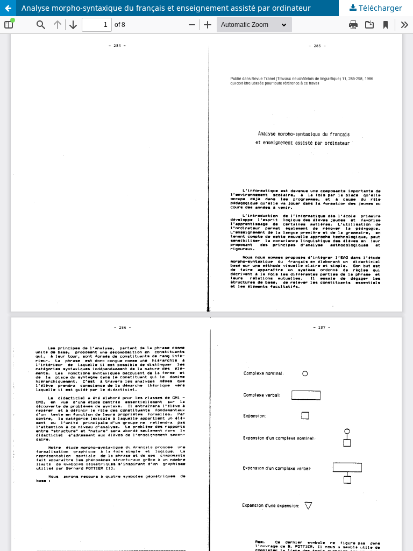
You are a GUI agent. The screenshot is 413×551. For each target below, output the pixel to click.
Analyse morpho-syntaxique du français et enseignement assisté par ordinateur (166, 8)
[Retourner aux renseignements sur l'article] (8, 8)
